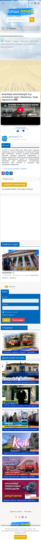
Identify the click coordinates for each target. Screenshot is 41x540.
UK (13, 287)
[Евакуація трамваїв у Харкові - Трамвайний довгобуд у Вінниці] (20, 342)
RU (6, 287)
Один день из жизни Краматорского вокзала (20, 429)
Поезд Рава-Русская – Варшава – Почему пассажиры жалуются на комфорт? (21, 477)
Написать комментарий (15, 184)
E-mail (4, 297)
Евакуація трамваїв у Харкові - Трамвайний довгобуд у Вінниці (21, 352)
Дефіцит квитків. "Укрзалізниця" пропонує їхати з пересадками (21, 500)
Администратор (13, 137)
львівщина (23, 168)
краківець (17, 168)
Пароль (5, 304)
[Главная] (2, 41)
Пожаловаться (15, 145)
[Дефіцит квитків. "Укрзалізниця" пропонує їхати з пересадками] (20, 490)
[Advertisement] (20, 71)
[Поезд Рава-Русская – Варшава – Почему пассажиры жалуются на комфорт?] (20, 466)
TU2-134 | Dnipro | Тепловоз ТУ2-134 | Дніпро (20, 406)
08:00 (5, 150)
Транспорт (24, 139)
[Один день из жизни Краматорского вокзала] (20, 419)
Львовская (6, 273)
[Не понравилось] (23, 130)
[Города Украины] (20, 12)
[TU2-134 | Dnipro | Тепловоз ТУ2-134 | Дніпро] (20, 395)
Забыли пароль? (8, 315)
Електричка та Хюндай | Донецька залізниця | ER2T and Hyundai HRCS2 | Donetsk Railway (21, 382)
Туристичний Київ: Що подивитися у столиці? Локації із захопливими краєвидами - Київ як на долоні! (21, 453)
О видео (6, 145)
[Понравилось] (17, 130)
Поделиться (12, 145)
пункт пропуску (8, 168)
